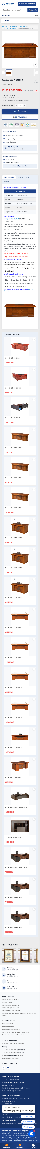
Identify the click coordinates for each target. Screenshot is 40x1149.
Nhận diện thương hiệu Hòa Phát (10, 1005)
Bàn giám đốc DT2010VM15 (13, 568)
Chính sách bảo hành (7, 1024)
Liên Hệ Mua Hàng (7, 1002)
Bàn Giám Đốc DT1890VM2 (13, 388)
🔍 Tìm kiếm (33, 10)
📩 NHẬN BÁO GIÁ (20, 111)
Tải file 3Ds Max (10, 159)
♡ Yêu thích (35, 15)
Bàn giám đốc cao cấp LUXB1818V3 (16, 867)
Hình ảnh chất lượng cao (12, 162)
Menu (7, 21)
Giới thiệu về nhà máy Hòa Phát (10, 999)
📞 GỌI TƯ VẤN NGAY (20, 117)
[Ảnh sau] (36, 72)
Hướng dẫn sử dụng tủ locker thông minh (13, 1043)
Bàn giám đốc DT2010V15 (13, 478)
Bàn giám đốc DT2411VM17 (13, 718)
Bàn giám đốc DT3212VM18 (13, 748)
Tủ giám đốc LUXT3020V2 (13, 837)
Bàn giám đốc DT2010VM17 (13, 688)
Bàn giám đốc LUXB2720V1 (13, 418)
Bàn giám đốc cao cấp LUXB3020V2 (16, 807)
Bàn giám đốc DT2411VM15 (13, 598)
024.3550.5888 (13, 147)
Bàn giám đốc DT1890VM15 (13, 538)
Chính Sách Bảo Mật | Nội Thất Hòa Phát (13, 1035)
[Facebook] (3, 1068)
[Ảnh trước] (3, 72)
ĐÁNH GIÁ (6, 181)
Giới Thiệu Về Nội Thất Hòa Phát (10, 1008)
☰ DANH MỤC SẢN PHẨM (27, 3)
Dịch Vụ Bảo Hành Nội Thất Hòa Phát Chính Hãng (15, 1032)
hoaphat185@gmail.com (12, 1058)
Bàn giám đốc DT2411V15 (13, 508)
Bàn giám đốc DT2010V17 (13, 628)
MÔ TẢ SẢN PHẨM (9, 177)
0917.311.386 (20, 1083)
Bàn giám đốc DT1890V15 (13, 448)
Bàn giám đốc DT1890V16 (13, 778)
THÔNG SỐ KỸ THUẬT (23, 177)
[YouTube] (8, 1068)
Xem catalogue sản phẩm (20, 166)
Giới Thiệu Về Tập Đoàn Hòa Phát (11, 1011)
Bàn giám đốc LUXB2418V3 (13, 927)
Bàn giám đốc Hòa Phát (11, 219)
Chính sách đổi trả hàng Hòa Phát (11, 1029)
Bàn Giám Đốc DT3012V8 (12, 358)
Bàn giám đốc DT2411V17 (13, 658)
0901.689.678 (10, 1101)
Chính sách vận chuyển (8, 1026)
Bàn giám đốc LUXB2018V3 (13, 897)
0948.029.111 (10, 1083)
